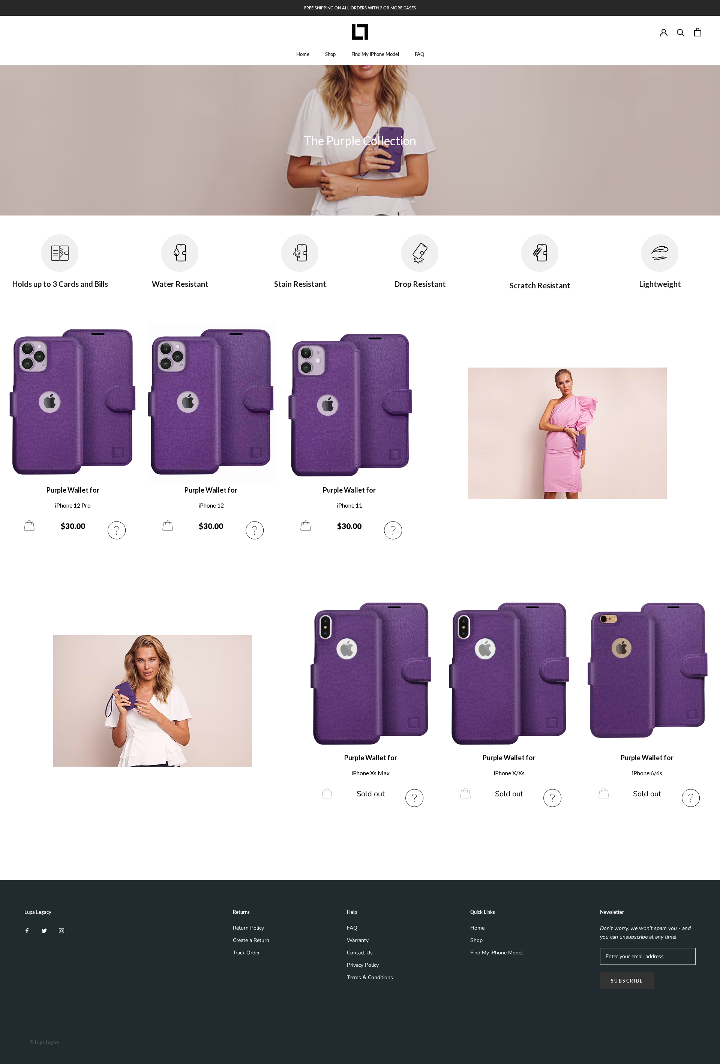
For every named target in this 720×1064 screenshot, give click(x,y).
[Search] (681, 32)
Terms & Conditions (370, 977)
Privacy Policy (363, 965)
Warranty (358, 940)
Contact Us (360, 952)
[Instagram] (61, 930)
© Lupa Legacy (44, 1042)
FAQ (419, 54)
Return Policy (248, 927)
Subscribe (627, 981)
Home (302, 54)
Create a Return (251, 940)
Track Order (246, 952)
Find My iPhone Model (375, 54)
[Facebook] (27, 930)
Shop (330, 54)
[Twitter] (44, 930)
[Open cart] (697, 32)
